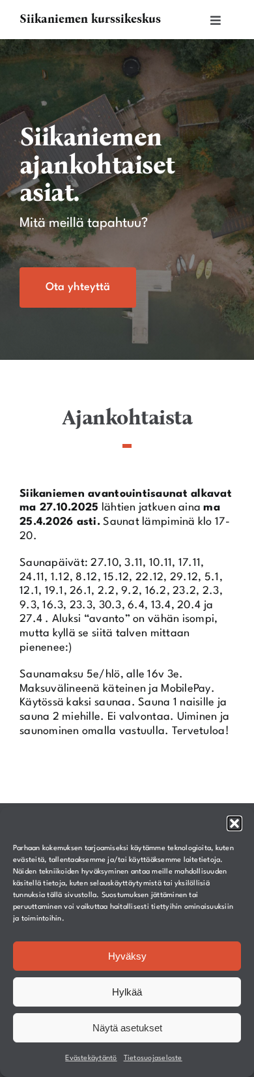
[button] (234, 823)
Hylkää (127, 991)
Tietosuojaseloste (153, 1058)
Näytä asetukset (127, 1027)
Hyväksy (127, 956)
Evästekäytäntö (91, 1058)
